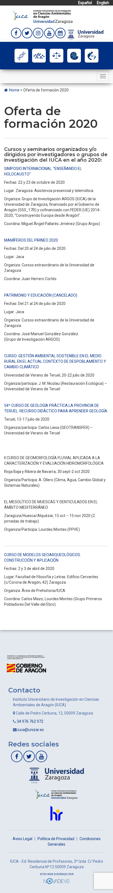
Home (14, 90)
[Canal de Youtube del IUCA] (41, 756)
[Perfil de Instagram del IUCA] (38, 33)
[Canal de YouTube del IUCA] (49, 33)
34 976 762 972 (30, 721)
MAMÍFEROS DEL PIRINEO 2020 (31, 240)
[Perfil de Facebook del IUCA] (16, 33)
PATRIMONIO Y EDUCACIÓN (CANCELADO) (40, 295)
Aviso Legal (22, 839)
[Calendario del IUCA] (60, 33)
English (103, 3)
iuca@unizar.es (31, 729)
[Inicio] (42, 16)
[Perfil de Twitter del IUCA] (27, 33)
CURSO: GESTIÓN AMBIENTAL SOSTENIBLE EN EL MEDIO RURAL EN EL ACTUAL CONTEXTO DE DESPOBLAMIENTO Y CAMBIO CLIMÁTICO (55, 361)
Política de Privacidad (56, 839)
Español (85, 3)
